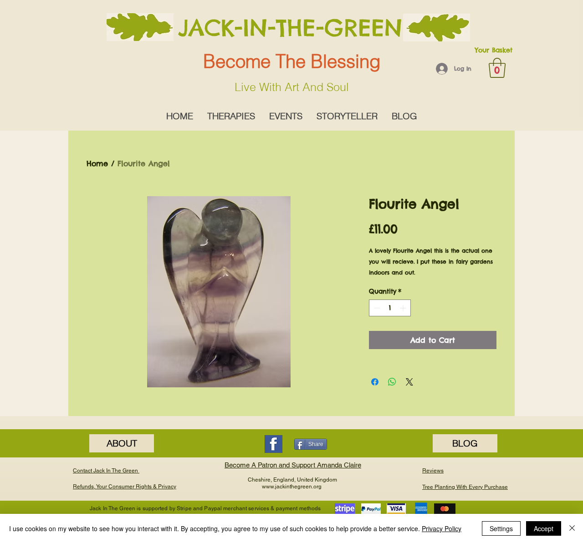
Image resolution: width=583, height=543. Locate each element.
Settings (501, 528)
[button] (497, 68)
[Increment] (403, 308)
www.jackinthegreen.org (292, 486)
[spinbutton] (390, 308)
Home (97, 163)
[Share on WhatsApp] (392, 381)
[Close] (572, 528)
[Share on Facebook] (374, 381)
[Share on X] (409, 381)
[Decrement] (376, 308)
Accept (543, 528)
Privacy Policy (441, 528)
